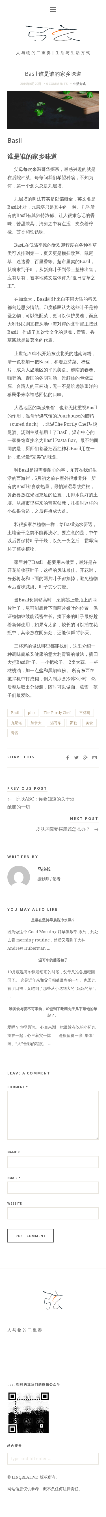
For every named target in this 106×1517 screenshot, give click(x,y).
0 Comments (57, 83)
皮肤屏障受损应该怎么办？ (67, 829)
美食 (89, 723)
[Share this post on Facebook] (67, 758)
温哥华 (55, 723)
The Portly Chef (57, 713)
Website (14, 1203)
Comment (17, 1087)
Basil (15, 713)
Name (13, 1152)
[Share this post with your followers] (76, 758)
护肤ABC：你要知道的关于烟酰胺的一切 (41, 803)
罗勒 (73, 723)
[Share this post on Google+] (85, 758)
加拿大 (36, 723)
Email (13, 1178)
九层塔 (16, 723)
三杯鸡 (84, 713)
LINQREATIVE (25, 1477)
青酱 (14, 733)
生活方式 (79, 83)
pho (31, 713)
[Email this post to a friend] (94, 758)
